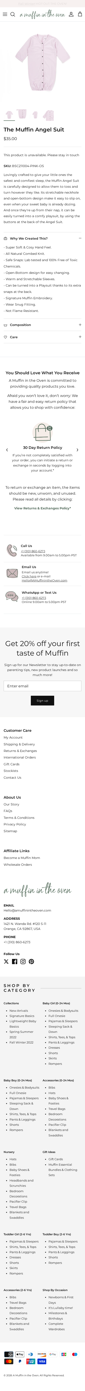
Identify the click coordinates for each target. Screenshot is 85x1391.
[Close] (75, 662)
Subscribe (42, 722)
